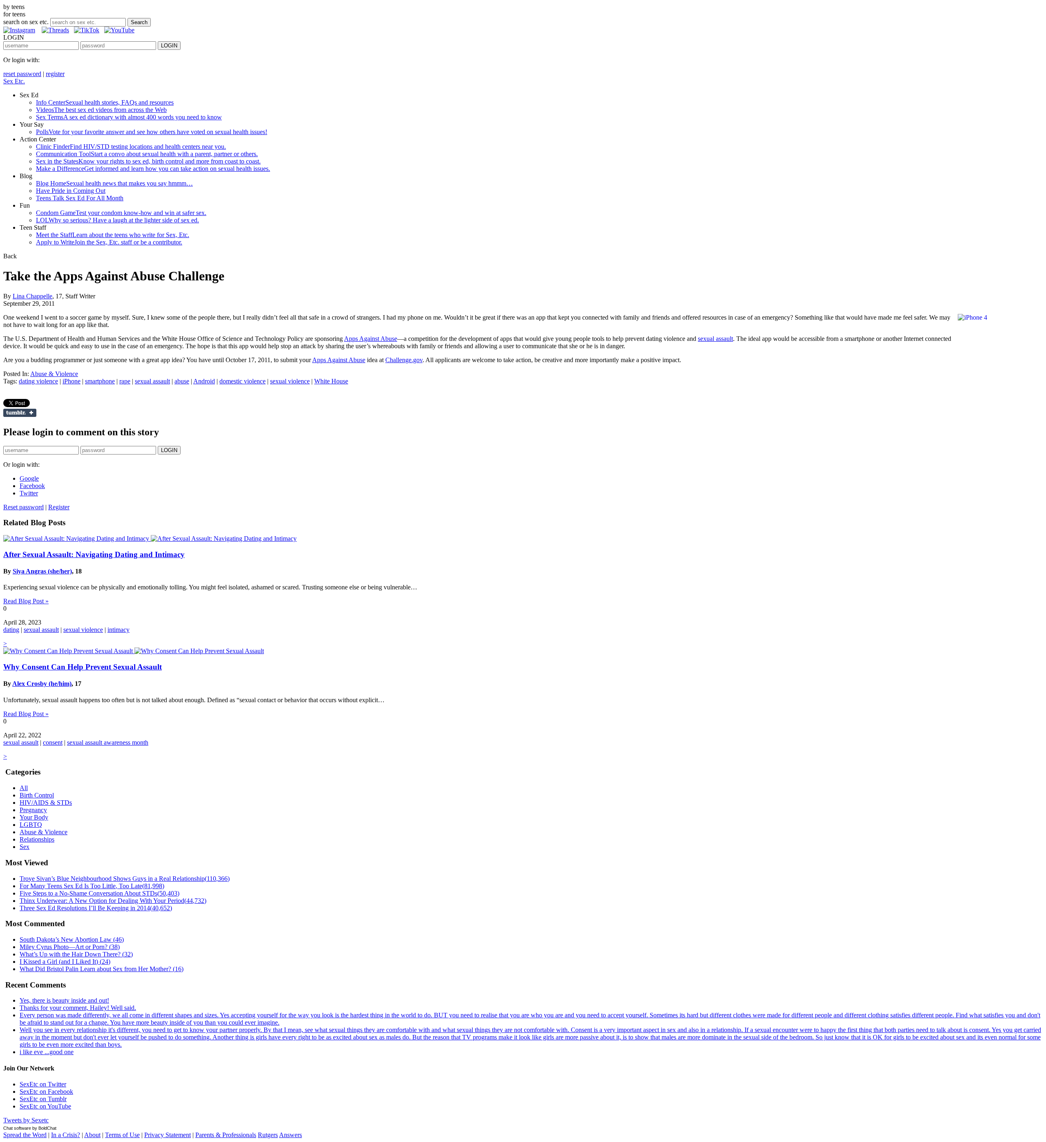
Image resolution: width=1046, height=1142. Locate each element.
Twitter (29, 493)
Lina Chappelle (32, 296)
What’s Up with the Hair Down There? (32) (76, 954)
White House (331, 381)
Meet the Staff (112, 234)
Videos (101, 109)
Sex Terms (129, 117)
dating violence (38, 381)
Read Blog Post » (26, 601)
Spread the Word (25, 1134)
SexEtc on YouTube (45, 1106)
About (92, 1134)
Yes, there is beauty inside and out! (64, 1000)
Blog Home (114, 183)
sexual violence (290, 381)
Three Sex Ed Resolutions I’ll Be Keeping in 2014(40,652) (96, 908)
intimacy (118, 629)
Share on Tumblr (19, 413)
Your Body (34, 817)
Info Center (105, 102)
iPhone (71, 381)
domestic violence (242, 381)
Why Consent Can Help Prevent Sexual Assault (82, 667)
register (55, 73)
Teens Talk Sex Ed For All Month (79, 198)
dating (11, 629)
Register (58, 507)
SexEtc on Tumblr (43, 1098)
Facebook (32, 485)
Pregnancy (33, 809)
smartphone (100, 381)
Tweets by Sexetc (26, 1120)
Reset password (23, 507)
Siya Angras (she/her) (42, 571)
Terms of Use (122, 1134)
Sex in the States (148, 161)
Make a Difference (153, 168)
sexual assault (715, 338)
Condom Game (121, 212)
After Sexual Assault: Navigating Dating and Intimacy (94, 554)
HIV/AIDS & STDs (46, 802)
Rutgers (268, 1134)
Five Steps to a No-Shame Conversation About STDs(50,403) (99, 893)
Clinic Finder (131, 146)
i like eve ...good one (47, 1051)
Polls (151, 131)
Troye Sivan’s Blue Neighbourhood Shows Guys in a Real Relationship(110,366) (125, 878)
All (24, 787)
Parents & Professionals (225, 1134)
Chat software (17, 1128)
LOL (117, 220)
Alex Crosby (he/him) (42, 683)
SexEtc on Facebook (46, 1091)
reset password (22, 73)
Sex (24, 846)
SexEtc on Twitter (43, 1084)
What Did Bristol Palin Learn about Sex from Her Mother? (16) (101, 968)
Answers (290, 1134)
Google (29, 478)
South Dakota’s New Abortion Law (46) (72, 939)
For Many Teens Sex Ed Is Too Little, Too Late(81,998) (92, 885)
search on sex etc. (26, 21)
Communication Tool (147, 153)
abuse (181, 381)
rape (124, 381)
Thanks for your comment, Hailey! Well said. (78, 1007)
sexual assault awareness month (107, 742)
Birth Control (37, 795)
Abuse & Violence (54, 373)
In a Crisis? (65, 1134)
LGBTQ (31, 824)
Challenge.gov (403, 359)
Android (204, 381)
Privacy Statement (167, 1134)
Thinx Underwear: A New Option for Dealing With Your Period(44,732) (113, 900)
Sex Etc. (14, 81)
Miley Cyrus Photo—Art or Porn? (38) (70, 946)
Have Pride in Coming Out (70, 190)
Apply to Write (109, 242)
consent (53, 742)
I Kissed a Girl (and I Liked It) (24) (65, 961)
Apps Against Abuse (370, 338)
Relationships (37, 839)
